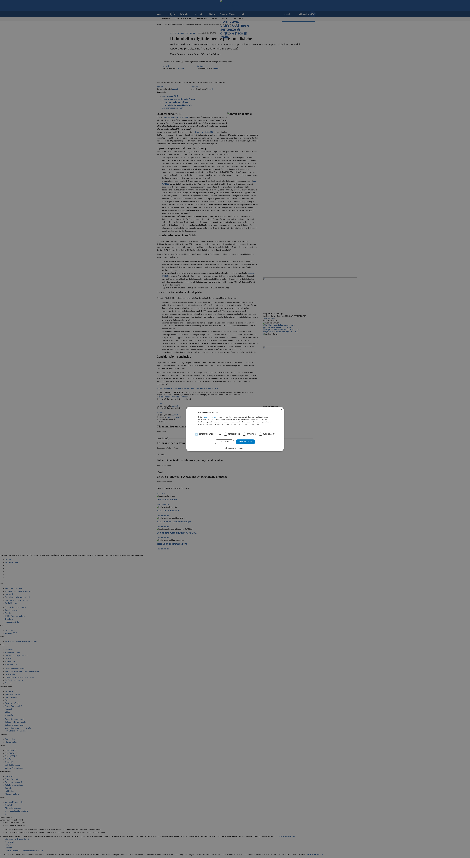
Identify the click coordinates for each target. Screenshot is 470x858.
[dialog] (235, 429)
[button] (235, 448)
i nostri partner (209, 417)
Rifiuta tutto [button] (224, 442)
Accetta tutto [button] (245, 442)
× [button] (281, 409)
